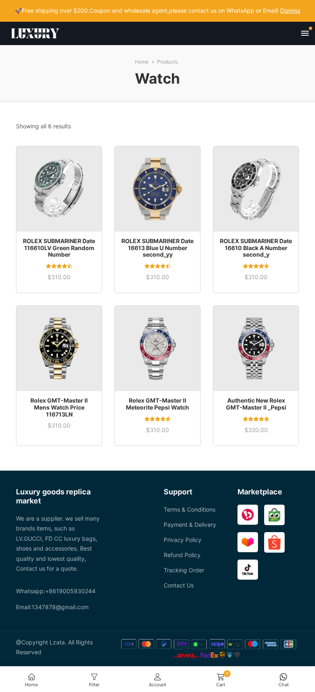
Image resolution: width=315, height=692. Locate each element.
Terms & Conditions (189, 509)
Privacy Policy (182, 539)
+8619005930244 (70, 590)
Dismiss (290, 10)
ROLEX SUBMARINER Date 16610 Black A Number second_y (256, 247)
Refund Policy (182, 554)
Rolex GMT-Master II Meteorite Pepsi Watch (157, 404)
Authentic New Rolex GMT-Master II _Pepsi (256, 404)
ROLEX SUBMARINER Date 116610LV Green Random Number (59, 247)
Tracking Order (184, 570)
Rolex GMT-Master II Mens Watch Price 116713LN (59, 407)
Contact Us (179, 585)
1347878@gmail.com (60, 606)
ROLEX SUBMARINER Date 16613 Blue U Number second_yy (157, 247)
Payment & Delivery (190, 524)
